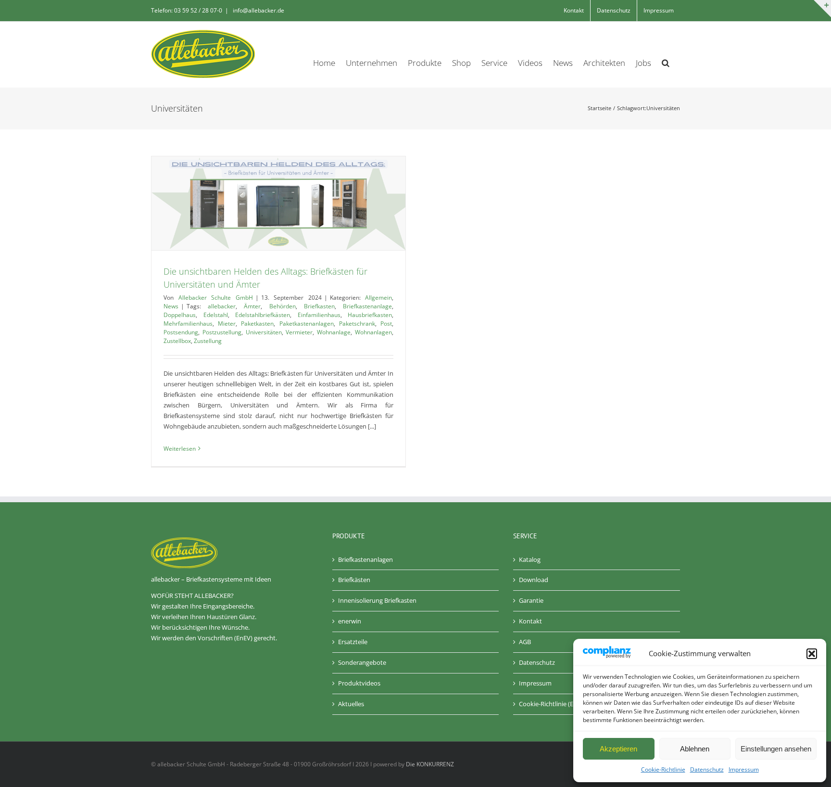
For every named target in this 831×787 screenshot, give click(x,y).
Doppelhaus (180, 315)
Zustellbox (177, 341)
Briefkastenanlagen (365, 559)
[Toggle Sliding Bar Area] (822, 8)
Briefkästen (354, 579)
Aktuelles (351, 703)
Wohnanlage (334, 332)
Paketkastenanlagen (306, 323)
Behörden (282, 306)
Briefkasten (319, 306)
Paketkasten (257, 323)
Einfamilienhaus (319, 315)
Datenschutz (707, 769)
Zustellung (208, 341)
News (171, 306)
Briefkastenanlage (367, 306)
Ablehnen (694, 749)
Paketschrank (357, 323)
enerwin (349, 621)
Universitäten (264, 332)
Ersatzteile (352, 641)
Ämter (252, 306)
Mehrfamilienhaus (188, 323)
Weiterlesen (180, 448)
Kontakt (530, 621)
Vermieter (299, 332)
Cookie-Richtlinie (663, 769)
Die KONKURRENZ (430, 764)
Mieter (227, 323)
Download (533, 579)
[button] (812, 654)
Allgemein (378, 297)
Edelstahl (215, 315)
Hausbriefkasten (370, 315)
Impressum (744, 769)
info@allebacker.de (257, 10)
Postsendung (181, 332)
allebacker (222, 306)
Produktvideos (359, 683)
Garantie (531, 600)
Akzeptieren (618, 749)
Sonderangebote (362, 662)
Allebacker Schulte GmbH (215, 297)
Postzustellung (221, 332)
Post (386, 323)
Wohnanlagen (373, 332)
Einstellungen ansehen (776, 749)
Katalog (530, 559)
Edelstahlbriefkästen (262, 315)
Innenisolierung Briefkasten (377, 600)
